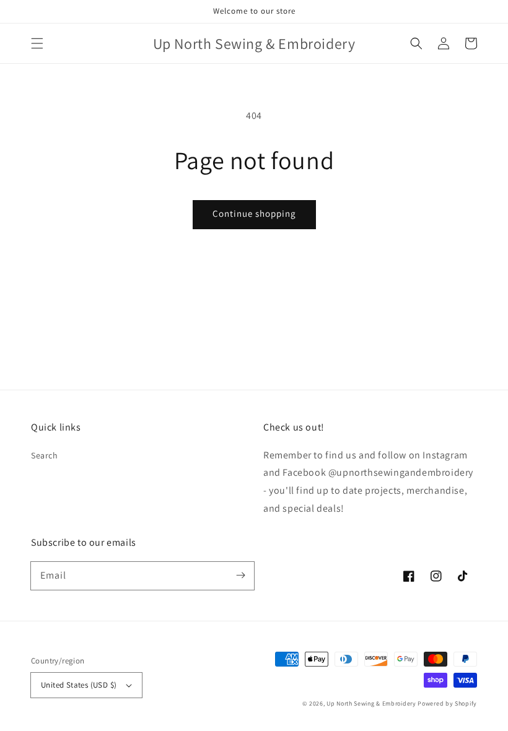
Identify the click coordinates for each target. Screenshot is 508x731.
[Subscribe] (240, 575)
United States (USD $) (78, 685)
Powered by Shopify (447, 703)
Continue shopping (254, 213)
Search (44, 455)
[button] (37, 43)
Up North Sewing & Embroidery (371, 703)
